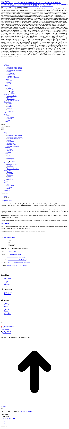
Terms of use (7, 294)
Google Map (7, 314)
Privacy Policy (8, 292)
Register (6, 281)
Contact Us (7, 303)
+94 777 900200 (23, 3)
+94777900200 (5, 329)
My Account (7, 278)
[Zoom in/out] (6, 426)
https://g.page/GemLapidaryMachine (17, 265)
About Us (6, 305)
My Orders (7, 284)
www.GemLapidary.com (14, 254)
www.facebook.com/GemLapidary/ (17, 260)
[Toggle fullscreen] (4, 426)
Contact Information (8, 238)
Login (5, 279)
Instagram (6, 308)
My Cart (6, 282)
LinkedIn (6, 312)
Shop (5, 286)
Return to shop (26, 411)
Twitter (6, 311)
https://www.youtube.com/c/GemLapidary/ (19, 262)
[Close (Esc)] (1, 426)
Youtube (6, 306)
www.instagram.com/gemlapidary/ (16, 257)
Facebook (6, 309)
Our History (5, 223)
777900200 (58, 3)
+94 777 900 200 (5, 3)
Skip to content (5, 1)
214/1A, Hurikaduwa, (8, 326)
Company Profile (7, 201)
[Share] (3, 426)
